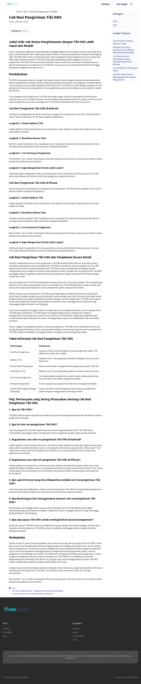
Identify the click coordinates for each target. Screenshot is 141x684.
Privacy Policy (78, 636)
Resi (25, 11)
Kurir (115, 21)
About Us (76, 628)
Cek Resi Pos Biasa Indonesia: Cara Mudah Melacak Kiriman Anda (123, 50)
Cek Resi (105, 4)
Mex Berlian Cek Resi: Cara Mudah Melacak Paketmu (32, 594)
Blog (4, 636)
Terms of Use (133, 677)
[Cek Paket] (12, 4)
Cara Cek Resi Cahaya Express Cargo (123, 42)
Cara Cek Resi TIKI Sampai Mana (125, 69)
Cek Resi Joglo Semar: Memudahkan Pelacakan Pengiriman (124, 77)
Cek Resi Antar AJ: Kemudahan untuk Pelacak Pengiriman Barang (122, 60)
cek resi (88, 59)
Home (19, 11)
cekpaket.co (33, 677)
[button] (112, 4)
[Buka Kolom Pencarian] (131, 4)
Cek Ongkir (122, 4)
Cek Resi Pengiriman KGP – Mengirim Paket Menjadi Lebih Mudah (37, 591)
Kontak (75, 632)
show (25, 31)
